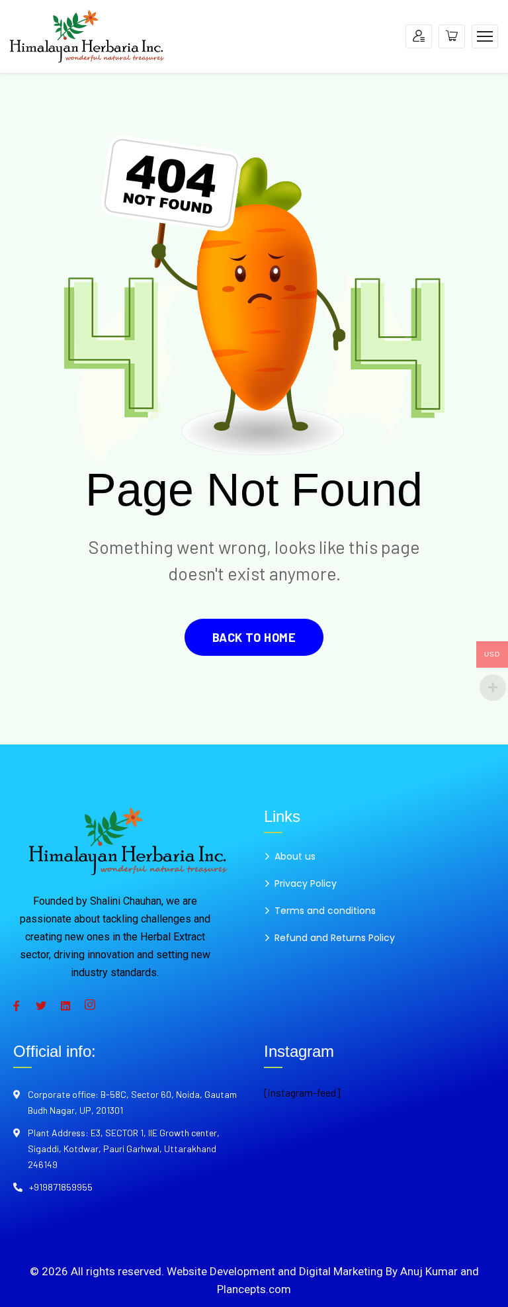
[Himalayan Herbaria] (87, 34)
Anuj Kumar (429, 1271)
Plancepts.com (254, 1289)
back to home (254, 637)
